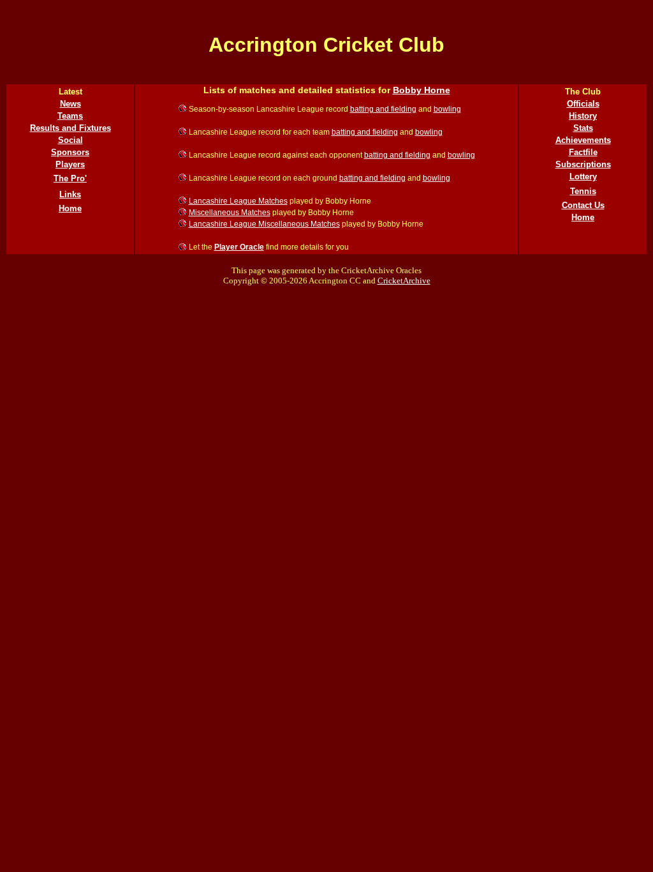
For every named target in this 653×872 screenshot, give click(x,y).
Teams (70, 116)
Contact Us (583, 205)
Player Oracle (239, 247)
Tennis (583, 191)
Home (70, 208)
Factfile (583, 152)
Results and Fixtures (70, 128)
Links (70, 194)
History (583, 116)
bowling (447, 109)
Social (70, 140)
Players (70, 164)
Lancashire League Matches (238, 201)
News (70, 104)
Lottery (583, 176)
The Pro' (70, 178)
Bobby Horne (421, 90)
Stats (583, 128)
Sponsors (70, 152)
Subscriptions (583, 164)
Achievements (583, 140)
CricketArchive (404, 280)
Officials (583, 104)
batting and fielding (383, 109)
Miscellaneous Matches (229, 212)
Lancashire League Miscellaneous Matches (264, 224)
